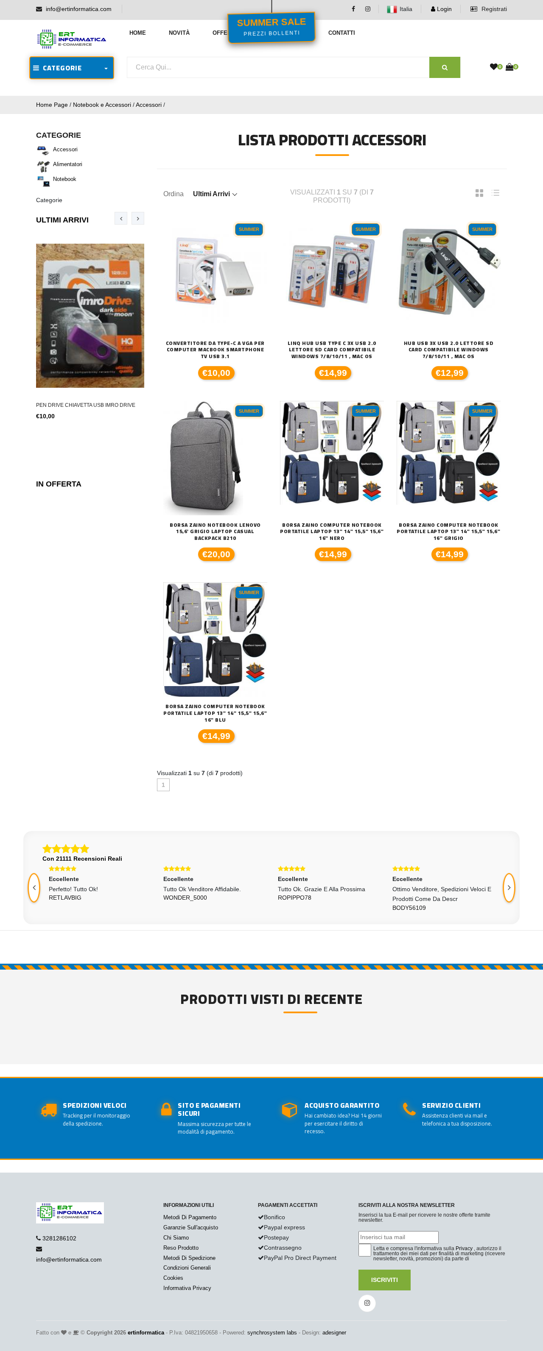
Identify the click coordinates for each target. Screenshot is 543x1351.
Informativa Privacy (187, 1288)
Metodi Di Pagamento (189, 1217)
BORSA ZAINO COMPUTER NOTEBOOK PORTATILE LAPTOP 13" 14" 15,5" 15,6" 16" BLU (215, 713)
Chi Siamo (176, 1237)
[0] (494, 67)
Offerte (225, 33)
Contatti (341, 33)
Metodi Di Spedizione (189, 1258)
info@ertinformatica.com (79, 9)
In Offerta (58, 484)
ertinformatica (146, 1332)
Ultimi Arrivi (62, 220)
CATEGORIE (60, 67)
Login (443, 9)
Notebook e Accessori (102, 104)
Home (137, 33)
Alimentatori (67, 164)
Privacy (464, 1248)
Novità (179, 33)
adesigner (334, 1332)
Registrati (493, 9)
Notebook (64, 179)
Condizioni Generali (187, 1268)
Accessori (149, 104)
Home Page (52, 104)
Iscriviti (384, 1279)
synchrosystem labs (272, 1332)
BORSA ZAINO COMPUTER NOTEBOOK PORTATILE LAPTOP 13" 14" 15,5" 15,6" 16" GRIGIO (448, 532)
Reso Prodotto (181, 1248)
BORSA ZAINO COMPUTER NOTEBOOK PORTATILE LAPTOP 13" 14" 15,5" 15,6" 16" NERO (331, 532)
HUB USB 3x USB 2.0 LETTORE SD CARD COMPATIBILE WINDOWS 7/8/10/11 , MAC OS (449, 350)
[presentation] (121, 218)
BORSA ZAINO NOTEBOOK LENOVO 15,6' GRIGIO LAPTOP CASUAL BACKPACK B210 (215, 532)
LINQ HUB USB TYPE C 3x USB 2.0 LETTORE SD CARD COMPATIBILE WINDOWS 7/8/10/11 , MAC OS (332, 350)
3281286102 (59, 1238)
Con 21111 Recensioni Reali (82, 858)
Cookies (173, 1278)
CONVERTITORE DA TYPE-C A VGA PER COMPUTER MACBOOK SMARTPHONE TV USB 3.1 (215, 350)
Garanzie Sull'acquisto (190, 1227)
